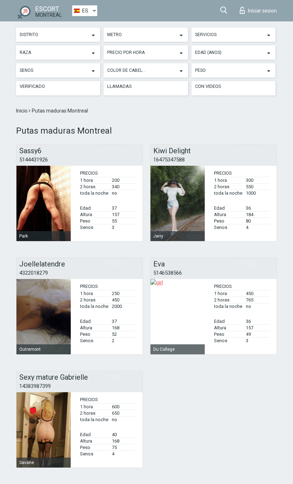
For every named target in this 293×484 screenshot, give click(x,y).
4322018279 (33, 273)
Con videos (208, 86)
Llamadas (119, 86)
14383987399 (35, 386)
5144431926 (33, 159)
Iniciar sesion (262, 11)
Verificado (32, 86)
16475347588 (169, 159)
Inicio (22, 111)
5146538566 (167, 273)
